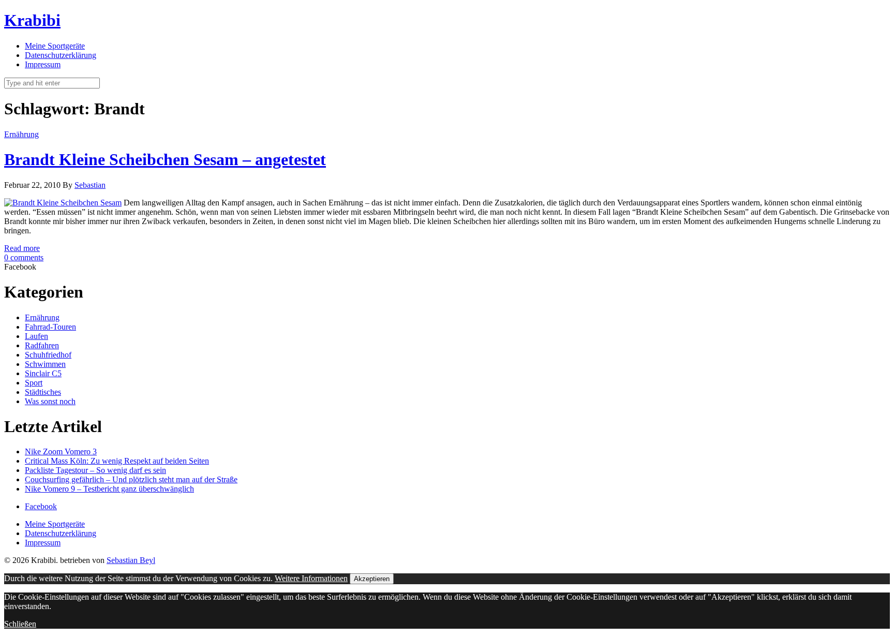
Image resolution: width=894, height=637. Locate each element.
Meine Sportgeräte (55, 45)
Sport (33, 382)
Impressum (43, 64)
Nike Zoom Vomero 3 (61, 451)
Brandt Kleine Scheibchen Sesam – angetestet (165, 159)
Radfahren (42, 345)
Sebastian (90, 185)
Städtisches (43, 392)
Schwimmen (45, 364)
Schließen (20, 623)
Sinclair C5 (43, 373)
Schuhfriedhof (48, 354)
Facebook (41, 506)
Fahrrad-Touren (50, 326)
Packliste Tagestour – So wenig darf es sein (95, 470)
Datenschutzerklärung (60, 55)
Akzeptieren (372, 579)
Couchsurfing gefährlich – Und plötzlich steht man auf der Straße (131, 479)
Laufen (36, 336)
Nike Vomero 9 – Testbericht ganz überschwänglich (109, 488)
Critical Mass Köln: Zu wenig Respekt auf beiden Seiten (117, 460)
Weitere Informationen (311, 578)
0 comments (23, 257)
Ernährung (21, 134)
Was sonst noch (50, 401)
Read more (22, 248)
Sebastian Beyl (131, 560)
